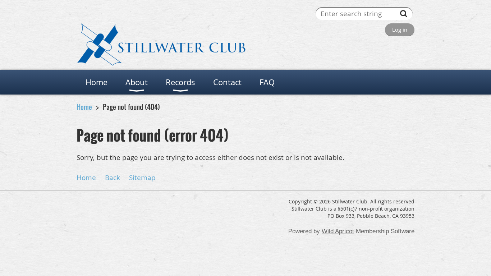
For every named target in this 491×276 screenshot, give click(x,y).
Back (112, 177)
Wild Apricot (338, 231)
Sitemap (142, 177)
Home (84, 107)
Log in (399, 29)
